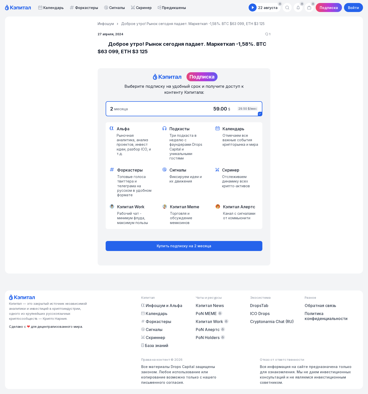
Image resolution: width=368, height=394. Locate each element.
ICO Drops (260, 313)
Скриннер (155, 337)
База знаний (156, 345)
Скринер (144, 8)
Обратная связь (320, 305)
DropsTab (259, 305)
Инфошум (106, 24)
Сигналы (117, 8)
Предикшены (174, 8)
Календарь (53, 8)
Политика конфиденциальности (326, 316)
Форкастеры (86, 8)
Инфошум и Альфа (164, 305)
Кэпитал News (210, 305)
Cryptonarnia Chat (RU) (272, 321)
